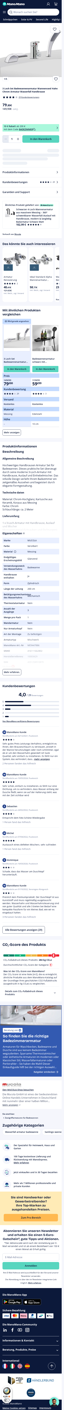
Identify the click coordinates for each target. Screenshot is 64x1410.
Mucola (17, 234)
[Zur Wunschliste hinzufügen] (56, 79)
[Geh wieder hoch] (51, 1366)
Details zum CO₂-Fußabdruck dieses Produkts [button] (24, 993)
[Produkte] (4, 12)
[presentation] (55, 993)
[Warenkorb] (55, 4)
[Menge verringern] (5, 139)
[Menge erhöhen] (18, 139)
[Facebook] (12, 1329)
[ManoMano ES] (27, 1366)
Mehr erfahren (34, 1283)
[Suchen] (11, 12)
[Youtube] (19, 1329)
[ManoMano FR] (4, 1366)
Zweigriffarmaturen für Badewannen (21, 1117)
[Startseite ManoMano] (23, 4)
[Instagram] (27, 1329)
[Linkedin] (4, 1329)
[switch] (7, 1400)
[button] (31, 215)
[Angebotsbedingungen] (57, 128)
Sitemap (32, 1407)
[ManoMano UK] (19, 1366)
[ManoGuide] (54, 1402)
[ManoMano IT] (12, 1366)
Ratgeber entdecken (44, 1071)
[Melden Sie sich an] (48, 4)
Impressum (45, 1407)
